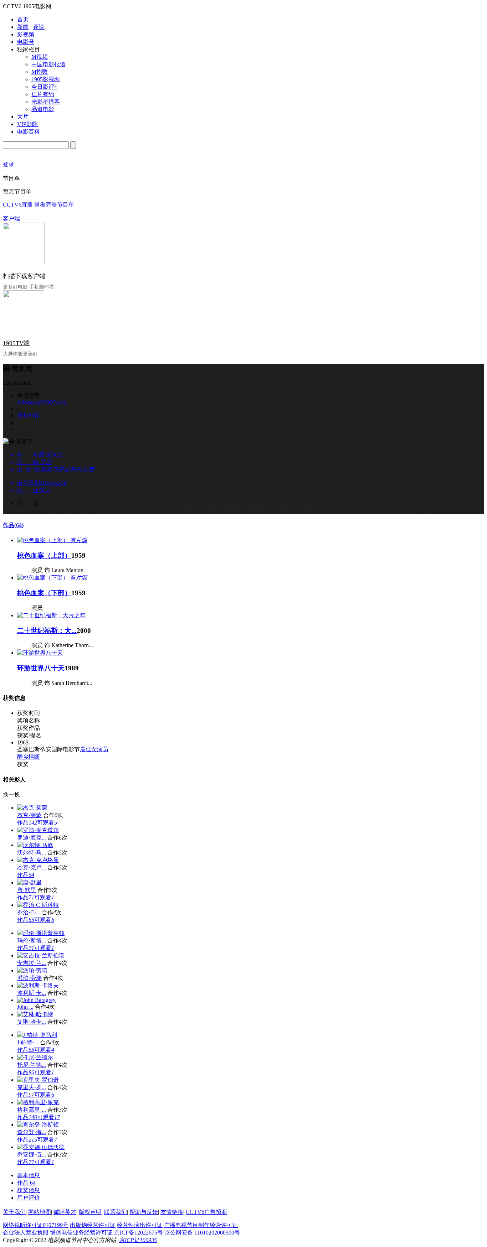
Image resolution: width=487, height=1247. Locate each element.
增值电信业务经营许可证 (81, 1233)
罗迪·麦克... (31, 838)
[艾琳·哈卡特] (35, 1014)
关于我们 (14, 1212)
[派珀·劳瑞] (32, 970)
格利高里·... (31, 1110)
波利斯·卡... (31, 993)
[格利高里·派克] (38, 1102)
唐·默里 (26, 890)
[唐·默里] (29, 882)
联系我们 (115, 1212)
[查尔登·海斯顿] (38, 1125)
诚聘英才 (64, 1212)
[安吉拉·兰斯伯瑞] (41, 955)
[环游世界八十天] (40, 653)
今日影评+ (44, 87)
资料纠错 (28, 415)
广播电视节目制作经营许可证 (201, 1225)
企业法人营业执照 (25, 1233)
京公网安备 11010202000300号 (202, 1233)
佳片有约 (42, 94)
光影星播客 (45, 102)
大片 (23, 117)
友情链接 (171, 1212)
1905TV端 (16, 343)
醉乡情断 (28, 757)
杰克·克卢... (31, 867)
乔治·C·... (28, 912)
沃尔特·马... (31, 852)
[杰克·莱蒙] (32, 808)
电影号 (25, 42)
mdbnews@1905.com (42, 402)
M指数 (39, 72)
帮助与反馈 (143, 1212)
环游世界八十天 (41, 668)
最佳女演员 (94, 749)
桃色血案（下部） (44, 593)
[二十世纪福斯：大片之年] (51, 615)
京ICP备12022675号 (138, 1233)
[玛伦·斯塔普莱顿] (41, 933)
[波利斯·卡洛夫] (38, 985)
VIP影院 (27, 124)
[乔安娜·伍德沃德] (41, 1147)
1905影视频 (45, 79)
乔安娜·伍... (31, 1155)
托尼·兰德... (31, 1065)
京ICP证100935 (138, 1240)
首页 (23, 19)
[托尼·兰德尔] (35, 1057)
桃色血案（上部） (44, 555)
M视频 (39, 57)
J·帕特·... (28, 1042)
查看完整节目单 (54, 205)
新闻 (23, 27)
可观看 (47, 823)
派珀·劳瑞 (29, 978)
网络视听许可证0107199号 (35, 1225)
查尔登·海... (31, 1132)
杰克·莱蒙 (29, 815)
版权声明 (90, 1212)
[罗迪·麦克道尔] (38, 830)
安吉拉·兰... (31, 963)
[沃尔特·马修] (35, 845)
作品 (13, 525)
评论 (39, 27)
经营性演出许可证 (140, 1225)
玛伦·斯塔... (31, 940)
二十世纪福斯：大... (47, 630)
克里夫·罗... (31, 1087)
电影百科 (28, 132)
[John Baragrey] (36, 1000)
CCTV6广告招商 (206, 1212)
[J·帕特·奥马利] (37, 1035)
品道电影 (42, 109)
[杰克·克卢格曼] (38, 860)
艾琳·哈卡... (31, 1022)
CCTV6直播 (18, 205)
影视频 (25, 34)
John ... (25, 1007)
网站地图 (39, 1212)
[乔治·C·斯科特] (38, 905)
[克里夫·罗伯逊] (38, 1080)
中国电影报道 (48, 64)
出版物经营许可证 (93, 1225)
